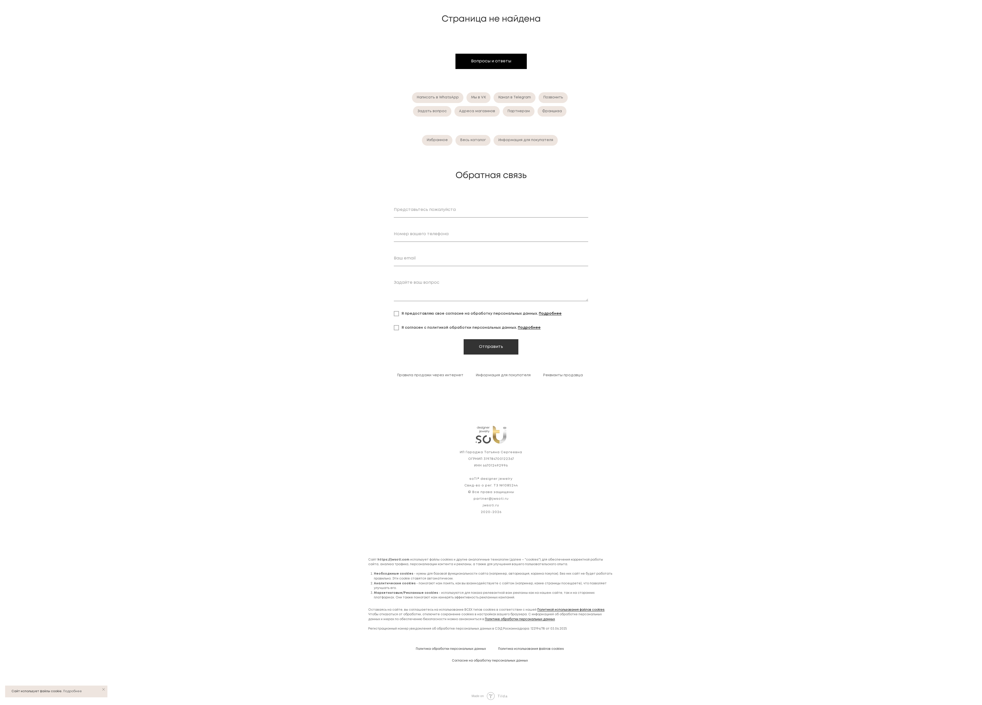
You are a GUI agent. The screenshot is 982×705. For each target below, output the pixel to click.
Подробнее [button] (550, 313)
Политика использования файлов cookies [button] (531, 648)
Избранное (437, 140)
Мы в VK (478, 97)
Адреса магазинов (477, 111)
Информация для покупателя (525, 140)
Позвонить (553, 97)
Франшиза (552, 111)
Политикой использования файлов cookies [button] (571, 609)
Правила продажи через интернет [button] (430, 375)
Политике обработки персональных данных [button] (520, 619)
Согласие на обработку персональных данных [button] (490, 660)
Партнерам (518, 111)
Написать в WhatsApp (438, 97)
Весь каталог (473, 140)
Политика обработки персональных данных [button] (451, 648)
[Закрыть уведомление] (103, 689)
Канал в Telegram (514, 97)
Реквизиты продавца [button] (563, 375)
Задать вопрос (432, 111)
